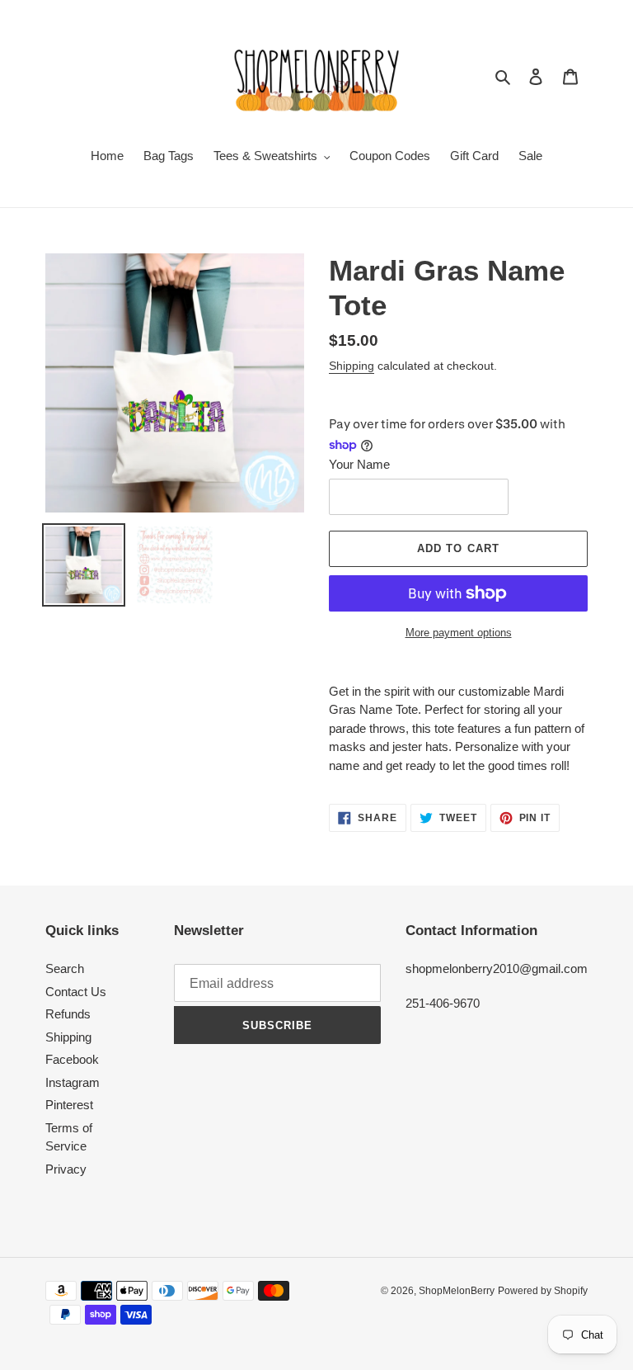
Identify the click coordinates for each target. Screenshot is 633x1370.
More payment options (459, 632)
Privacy (66, 1169)
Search (64, 968)
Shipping (351, 365)
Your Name (359, 464)
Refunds (68, 1014)
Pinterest (69, 1105)
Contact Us (75, 992)
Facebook (72, 1059)
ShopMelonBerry (457, 1291)
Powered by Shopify (543, 1291)
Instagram (72, 1082)
